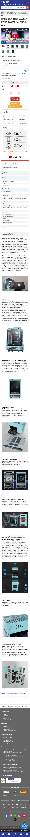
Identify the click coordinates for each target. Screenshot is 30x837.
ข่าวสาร (6, 715)
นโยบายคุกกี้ (7, 769)
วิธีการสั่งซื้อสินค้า (8, 737)
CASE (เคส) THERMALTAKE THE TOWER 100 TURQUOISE (14, 22)
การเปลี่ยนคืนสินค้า (8, 741)
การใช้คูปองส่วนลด (8, 743)
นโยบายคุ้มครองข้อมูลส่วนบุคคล (11, 770)
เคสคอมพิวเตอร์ (10, 13)
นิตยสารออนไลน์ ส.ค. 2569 (10, 730)
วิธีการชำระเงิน (7, 740)
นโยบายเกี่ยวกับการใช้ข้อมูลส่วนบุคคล (12, 767)
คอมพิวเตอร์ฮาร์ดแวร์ (12, 12)
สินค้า (5, 714)
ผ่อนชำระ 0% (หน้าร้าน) (15, 106)
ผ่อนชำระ (6, 112)
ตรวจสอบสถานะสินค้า (9, 739)
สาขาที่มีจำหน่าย (15, 103)
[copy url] (27, 71)
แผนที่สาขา (6, 726)
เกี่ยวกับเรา (6, 717)
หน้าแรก (3, 12)
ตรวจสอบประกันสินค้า (9, 729)
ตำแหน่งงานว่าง (8, 728)
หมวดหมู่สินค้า (20, 7)
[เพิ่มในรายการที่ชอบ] (15, 157)
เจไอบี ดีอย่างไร (7, 720)
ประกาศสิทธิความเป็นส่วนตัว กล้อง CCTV (13, 771)
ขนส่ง (5, 128)
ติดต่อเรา (6, 718)
